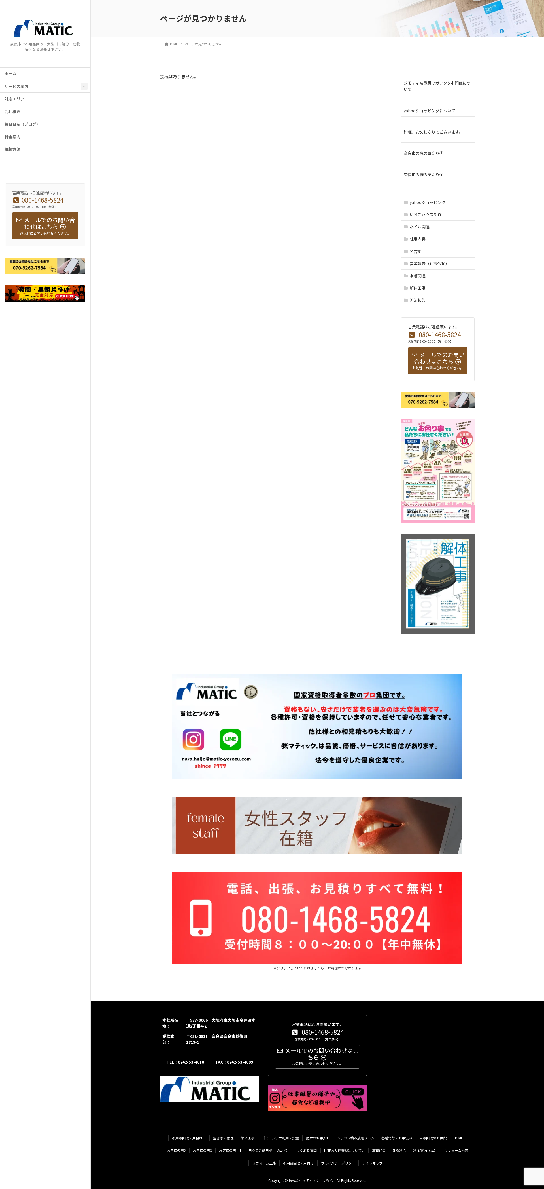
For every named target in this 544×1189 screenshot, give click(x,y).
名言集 (416, 251)
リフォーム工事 (264, 1163)
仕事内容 (418, 239)
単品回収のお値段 (433, 1137)
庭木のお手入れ (318, 1137)
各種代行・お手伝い (396, 1137)
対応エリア (14, 99)
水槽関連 (418, 276)
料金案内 (12, 137)
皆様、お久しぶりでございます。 (433, 132)
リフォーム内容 (456, 1150)
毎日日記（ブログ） (22, 124)
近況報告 (418, 300)
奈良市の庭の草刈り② (423, 153)
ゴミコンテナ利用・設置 (280, 1137)
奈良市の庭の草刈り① (423, 174)
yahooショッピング (427, 202)
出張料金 (399, 1150)
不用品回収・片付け (298, 1163)
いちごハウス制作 (425, 214)
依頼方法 (12, 149)
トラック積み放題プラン (355, 1137)
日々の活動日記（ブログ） (268, 1150)
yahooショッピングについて (429, 110)
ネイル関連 (420, 226)
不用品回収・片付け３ (189, 1137)
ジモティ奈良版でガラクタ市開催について (437, 86)
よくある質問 (306, 1150)
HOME (458, 1137)
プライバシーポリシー (338, 1163)
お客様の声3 (202, 1150)
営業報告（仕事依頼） (429, 263)
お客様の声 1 (230, 1150)
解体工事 (418, 288)
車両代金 (379, 1150)
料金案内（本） (425, 1150)
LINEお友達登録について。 (344, 1150)
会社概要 (12, 111)
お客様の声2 (176, 1150)
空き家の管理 (223, 1137)
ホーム (10, 73)
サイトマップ (372, 1163)
